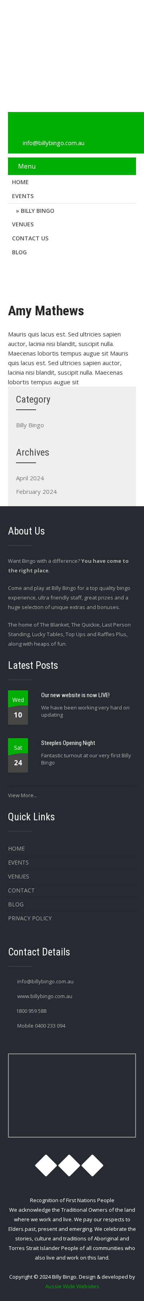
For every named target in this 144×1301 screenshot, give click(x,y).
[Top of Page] (121, 1283)
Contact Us (30, 238)
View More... (22, 795)
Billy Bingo (37, 210)
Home (20, 182)
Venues (23, 224)
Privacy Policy (30, 918)
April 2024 (30, 478)
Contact (21, 890)
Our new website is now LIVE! (75, 695)
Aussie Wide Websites (72, 1286)
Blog (19, 252)
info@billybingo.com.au (53, 143)
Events (23, 196)
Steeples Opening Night (68, 743)
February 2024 (36, 491)
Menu (27, 166)
